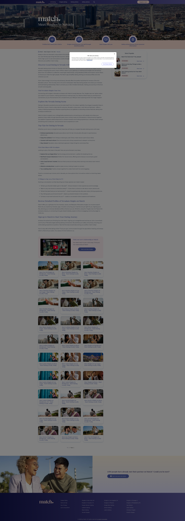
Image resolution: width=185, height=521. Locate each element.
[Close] (114, 53)
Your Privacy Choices (107, 64)
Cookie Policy (89, 60)
